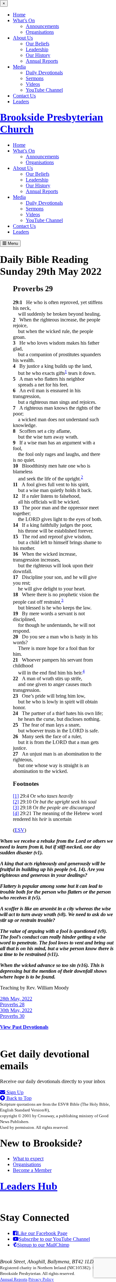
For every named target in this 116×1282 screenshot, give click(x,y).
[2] (16, 801)
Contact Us (24, 95)
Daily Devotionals (44, 72)
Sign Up (14, 1092)
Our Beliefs (37, 43)
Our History (38, 55)
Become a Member (32, 1170)
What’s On (24, 20)
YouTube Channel (44, 90)
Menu (12, 243)
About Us (23, 38)
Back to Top (18, 1098)
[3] (16, 807)
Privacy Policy (41, 1279)
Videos (33, 84)
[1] (16, 796)
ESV (19, 830)
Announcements (42, 26)
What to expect (28, 1158)
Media (19, 67)
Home (19, 14)
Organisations (40, 32)
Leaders (21, 101)
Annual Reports (42, 61)
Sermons (35, 78)
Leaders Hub (28, 1186)
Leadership (37, 49)
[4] (16, 813)
